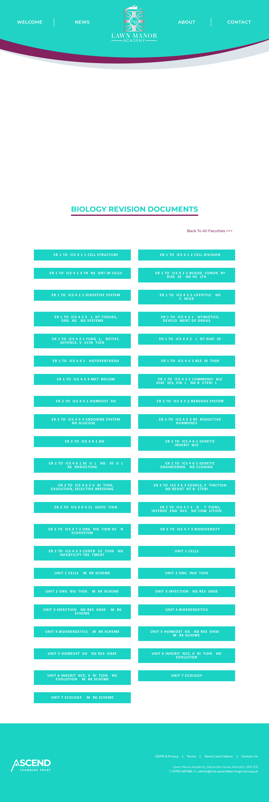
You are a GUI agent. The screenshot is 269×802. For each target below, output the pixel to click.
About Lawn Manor (218, 756)
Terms (191, 756)
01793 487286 (182, 771)
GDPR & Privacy (167, 756)
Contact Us (249, 756)
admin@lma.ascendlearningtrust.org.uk (228, 771)
